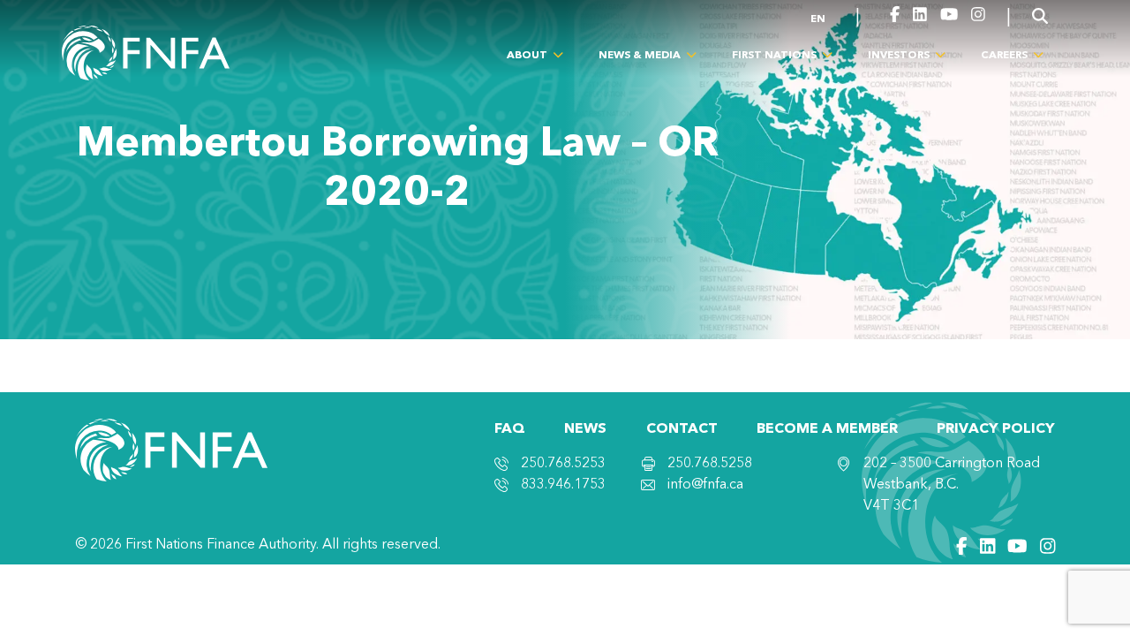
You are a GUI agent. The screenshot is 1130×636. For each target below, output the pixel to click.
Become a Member (827, 429)
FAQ (509, 429)
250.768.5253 (563, 464)
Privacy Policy (996, 429)
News (585, 429)
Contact (682, 429)
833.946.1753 (563, 485)
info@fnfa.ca (705, 485)
